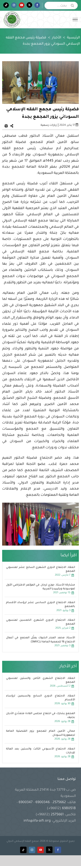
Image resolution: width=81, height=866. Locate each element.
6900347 (25, 802)
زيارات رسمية (49, 125)
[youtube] (40, 850)
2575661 (57, 815)
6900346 (43, 802)
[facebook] (58, 850)
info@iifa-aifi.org (37, 821)
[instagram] (32, 850)
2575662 (59, 802)
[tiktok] (23, 850)
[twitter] (49, 849)
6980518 (68, 808)
